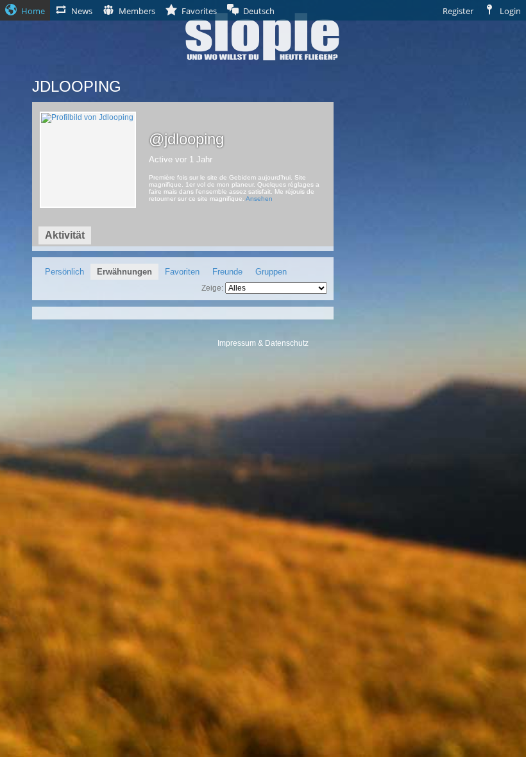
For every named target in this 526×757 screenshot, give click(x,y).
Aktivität (65, 235)
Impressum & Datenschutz (263, 343)
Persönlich (64, 271)
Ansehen (259, 198)
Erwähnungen (124, 271)
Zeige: (212, 288)
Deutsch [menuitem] (259, 11)
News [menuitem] (81, 11)
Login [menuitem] (510, 11)
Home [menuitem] (33, 11)
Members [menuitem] (137, 11)
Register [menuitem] (458, 11)
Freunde (227, 271)
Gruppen (271, 271)
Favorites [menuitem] (199, 11)
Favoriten (182, 271)
